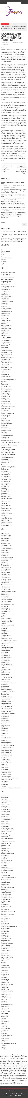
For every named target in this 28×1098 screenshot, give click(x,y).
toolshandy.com (5, 930)
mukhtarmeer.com (5, 720)
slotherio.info (4, 1003)
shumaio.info (4, 1001)
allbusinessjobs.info (6, 281)
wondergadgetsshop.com (7, 610)
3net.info (3, 613)
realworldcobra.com (6, 400)
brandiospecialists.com (6, 860)
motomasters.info (5, 420)
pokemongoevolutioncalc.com (8, 508)
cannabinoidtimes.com (6, 340)
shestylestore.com (5, 524)
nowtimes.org (4, 1013)
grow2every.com (5, 694)
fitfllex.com (3, 913)
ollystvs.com (4, 381)
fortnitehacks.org (5, 1006)
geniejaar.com (4, 316)
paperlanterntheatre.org (7, 647)
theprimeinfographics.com (7, 452)
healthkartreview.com (6, 698)
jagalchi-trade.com (5, 576)
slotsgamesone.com (6, 848)
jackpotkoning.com (5, 496)
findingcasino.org (5, 398)
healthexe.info (4, 970)
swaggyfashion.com (6, 938)
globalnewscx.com (5, 383)
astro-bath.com (5, 626)
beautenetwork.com (6, 772)
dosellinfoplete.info (5, 994)
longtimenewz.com (5, 500)
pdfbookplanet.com (6, 386)
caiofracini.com (5, 371)
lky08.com (3, 908)
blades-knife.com (5, 393)
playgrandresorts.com (6, 518)
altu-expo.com (4, 630)
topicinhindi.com (5, 276)
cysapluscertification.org (7, 1004)
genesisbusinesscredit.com (7, 914)
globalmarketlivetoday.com (8, 691)
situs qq (2, 1070)
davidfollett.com (5, 565)
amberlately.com (5, 552)
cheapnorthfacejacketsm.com (8, 591)
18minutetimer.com (6, 349)
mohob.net (3, 323)
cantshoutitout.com (6, 813)
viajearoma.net (4, 633)
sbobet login (9, 1072)
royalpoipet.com (5, 469)
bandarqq (3, 261)
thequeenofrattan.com (6, 389)
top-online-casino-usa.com (7, 853)
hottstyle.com (4, 705)
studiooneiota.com (5, 396)
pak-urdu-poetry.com (6, 376)
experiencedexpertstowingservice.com (10, 442)
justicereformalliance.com (7, 581)
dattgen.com (4, 671)
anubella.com (4, 769)
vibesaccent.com (5, 547)
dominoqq (3, 259)
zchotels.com (4, 733)
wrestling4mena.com (6, 892)
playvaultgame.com (6, 517)
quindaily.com (4, 764)
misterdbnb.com (5, 462)
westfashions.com (5, 928)
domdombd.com (5, 486)
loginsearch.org (5, 1008)
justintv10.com (4, 952)
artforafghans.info (5, 967)
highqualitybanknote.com (7, 701)
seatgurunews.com (5, 611)
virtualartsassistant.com (7, 451)
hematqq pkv (13, 1075)
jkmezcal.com (4, 464)
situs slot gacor (4, 1082)
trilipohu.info (4, 1047)
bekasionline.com (5, 808)
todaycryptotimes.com (6, 742)
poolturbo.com (4, 964)
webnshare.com (5, 356)
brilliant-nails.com (5, 945)
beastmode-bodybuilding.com (8, 286)
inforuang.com (4, 916)
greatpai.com (4, 645)
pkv (2, 264)
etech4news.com (5, 681)
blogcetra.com (4, 378)
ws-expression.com (6, 732)
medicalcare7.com (5, 862)
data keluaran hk (5, 253)
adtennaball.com (5, 864)
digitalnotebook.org (6, 328)
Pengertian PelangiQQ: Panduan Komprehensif (12, 240)
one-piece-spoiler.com (6, 395)
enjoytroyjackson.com (6, 677)
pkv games (3, 44)
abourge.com (4, 652)
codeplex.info (4, 615)
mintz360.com (4, 322)
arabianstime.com (5, 660)
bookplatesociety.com (6, 599)
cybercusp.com (4, 781)
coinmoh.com (4, 667)
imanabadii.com (5, 1045)
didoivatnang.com (5, 672)
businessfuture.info (5, 289)
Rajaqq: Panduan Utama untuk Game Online (12, 241)
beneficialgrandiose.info (7, 991)
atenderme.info (5, 986)
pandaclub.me (4, 1030)
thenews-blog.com (5, 740)
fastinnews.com (5, 491)
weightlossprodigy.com (7, 325)
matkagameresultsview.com (8, 869)
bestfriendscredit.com (6, 621)
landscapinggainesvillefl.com (8, 713)
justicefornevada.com (6, 362)
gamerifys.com (4, 797)
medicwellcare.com (6, 430)
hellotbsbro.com (5, 366)
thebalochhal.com (5, 543)
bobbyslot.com (4, 318)
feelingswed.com (5, 686)
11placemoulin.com (6, 320)
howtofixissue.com (5, 819)
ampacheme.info (5, 979)
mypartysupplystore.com (7, 557)
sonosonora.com (5, 603)
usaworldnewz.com (6, 537)
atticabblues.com (5, 662)
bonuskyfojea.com (5, 478)
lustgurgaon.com (5, 315)
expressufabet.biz (5, 814)
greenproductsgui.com (6, 342)
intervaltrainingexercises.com (8, 466)
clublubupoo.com (5, 474)
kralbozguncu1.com (6, 711)
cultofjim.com (4, 562)
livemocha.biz (4, 1016)
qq (1, 249)
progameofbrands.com (7, 831)
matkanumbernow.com (7, 838)
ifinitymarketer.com (6, 495)
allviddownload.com (6, 824)
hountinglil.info (4, 310)
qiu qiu (2, 254)
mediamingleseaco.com (7, 955)
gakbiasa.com (4, 1040)
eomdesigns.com (5, 415)
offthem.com (4, 802)
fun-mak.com (4, 459)
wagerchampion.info (6, 405)
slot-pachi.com (4, 333)
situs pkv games (14, 1056)
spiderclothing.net (5, 608)
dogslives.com (4, 384)
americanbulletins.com (6, 657)
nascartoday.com (5, 722)
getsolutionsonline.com (7, 870)
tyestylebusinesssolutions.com (8, 468)
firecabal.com (4, 688)
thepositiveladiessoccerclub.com (9, 640)
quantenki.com (4, 427)
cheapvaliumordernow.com (8, 454)
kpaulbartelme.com (6, 447)
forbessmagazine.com (6, 689)
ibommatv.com (5, 804)
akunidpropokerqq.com (7, 618)
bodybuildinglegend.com (7, 943)
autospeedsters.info (6, 403)
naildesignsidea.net (5, 643)
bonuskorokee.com (6, 479)
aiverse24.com (4, 767)
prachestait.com (5, 965)
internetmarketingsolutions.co (8, 379)
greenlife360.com (5, 811)
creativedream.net (5, 901)
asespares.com (5, 659)
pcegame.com (4, 728)
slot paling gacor (13, 1082)
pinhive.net (3, 1023)
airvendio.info (4, 969)
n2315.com (4, 903)
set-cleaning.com (5, 759)
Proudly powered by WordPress (11, 1094)
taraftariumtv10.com (6, 940)
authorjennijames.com (6, 632)
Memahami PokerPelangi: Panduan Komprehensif (13, 207)
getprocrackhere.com (6, 490)
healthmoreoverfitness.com (8, 841)
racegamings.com (5, 512)
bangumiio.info (4, 987)
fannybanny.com (5, 493)
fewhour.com (4, 347)
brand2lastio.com (5, 896)
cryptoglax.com (5, 582)
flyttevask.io (4, 1032)
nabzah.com (4, 865)
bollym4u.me (4, 1026)
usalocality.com (5, 540)
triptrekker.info (4, 417)
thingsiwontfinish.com (6, 525)
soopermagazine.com (6, 749)
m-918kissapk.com (5, 1037)
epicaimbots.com (5, 679)
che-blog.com (4, 303)
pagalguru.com (4, 727)
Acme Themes (17, 1095)
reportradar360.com (6, 936)
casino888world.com (6, 461)
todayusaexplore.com (6, 538)
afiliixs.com (3, 654)
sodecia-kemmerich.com (7, 457)
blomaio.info (4, 992)
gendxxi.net (4, 418)
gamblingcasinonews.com (7, 828)
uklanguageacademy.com (7, 277)
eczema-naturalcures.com (7, 625)
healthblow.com (5, 884)
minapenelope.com (6, 579)
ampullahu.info (4, 981)
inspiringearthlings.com (6, 708)
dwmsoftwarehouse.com (7, 676)
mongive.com (4, 867)
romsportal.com (5, 520)
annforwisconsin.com (6, 559)
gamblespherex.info (6, 412)
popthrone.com (5, 298)
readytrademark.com (6, 752)
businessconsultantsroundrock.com (10, 778)
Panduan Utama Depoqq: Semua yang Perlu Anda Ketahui (12, 183)
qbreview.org (4, 833)
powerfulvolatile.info (6, 998)
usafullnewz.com (5, 533)
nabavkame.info (5, 1038)
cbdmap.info (4, 293)
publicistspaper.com (6, 762)
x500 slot (7, 1061)
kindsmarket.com (5, 918)
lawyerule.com (4, 953)
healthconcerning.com (6, 344)
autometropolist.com (6, 664)
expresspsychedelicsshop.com (8, 682)
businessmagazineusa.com (7, 428)
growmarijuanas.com (6, 354)
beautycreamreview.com (7, 666)
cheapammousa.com (6, 638)
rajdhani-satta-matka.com (7, 887)
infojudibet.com (5, 291)
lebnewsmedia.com (6, 601)
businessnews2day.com (7, 434)
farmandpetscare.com (6, 367)
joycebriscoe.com (5, 554)
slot (7, 44)
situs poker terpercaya (6, 258)
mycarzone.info (5, 422)
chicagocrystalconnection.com (8, 1043)
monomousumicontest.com (8, 406)
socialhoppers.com (5, 899)
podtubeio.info (4, 996)
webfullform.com (5, 823)
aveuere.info (4, 339)
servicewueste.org (5, 835)
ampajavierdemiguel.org (7, 548)
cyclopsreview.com (5, 669)
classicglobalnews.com (6, 779)
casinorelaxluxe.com (6, 483)
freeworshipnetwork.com (7, 649)
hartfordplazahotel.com (7, 1035)
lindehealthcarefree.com (7, 279)
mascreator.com (5, 716)
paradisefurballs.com (6, 337)
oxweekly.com (4, 925)
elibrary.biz (3, 623)
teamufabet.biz (4, 821)
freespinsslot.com (5, 335)
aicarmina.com (4, 555)
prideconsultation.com (6, 308)
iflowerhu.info (4, 1042)
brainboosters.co (5, 550)
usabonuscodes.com (6, 744)
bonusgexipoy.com (5, 481)
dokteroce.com (5, 948)
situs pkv (12, 1070)
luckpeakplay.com (5, 503)
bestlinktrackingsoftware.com (8, 473)
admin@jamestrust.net (17, 42)
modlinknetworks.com (6, 498)
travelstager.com (5, 931)
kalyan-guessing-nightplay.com (8, 877)
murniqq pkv (6, 1075)
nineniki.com (4, 858)
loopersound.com (5, 577)
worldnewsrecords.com (7, 435)
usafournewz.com (5, 542)
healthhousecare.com (6, 696)
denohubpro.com (5, 391)
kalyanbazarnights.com (6, 852)
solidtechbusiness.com (6, 439)
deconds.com (4, 784)
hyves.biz (3, 1020)
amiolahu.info (4, 977)
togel (13, 187)
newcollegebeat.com (6, 567)
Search (3, 222)
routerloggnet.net (5, 845)
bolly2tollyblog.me (5, 1028)
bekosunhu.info (5, 989)
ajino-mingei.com (5, 587)
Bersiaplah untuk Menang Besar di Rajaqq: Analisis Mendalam (6, 168)
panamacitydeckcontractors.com (9, 926)
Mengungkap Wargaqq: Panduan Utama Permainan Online (13, 195)
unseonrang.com (5, 374)
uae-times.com (4, 796)
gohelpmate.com (5, 886)
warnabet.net (4, 1025)
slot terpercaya (20, 1058)
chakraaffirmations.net (6, 311)
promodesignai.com (6, 761)
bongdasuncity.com (6, 332)
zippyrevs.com (4, 836)
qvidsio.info (4, 999)
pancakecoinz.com (5, 305)
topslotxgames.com (6, 843)
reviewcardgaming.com (7, 440)
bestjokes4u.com (5, 313)
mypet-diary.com (5, 923)
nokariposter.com (5, 875)
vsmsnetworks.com (6, 801)
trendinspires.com (5, 933)
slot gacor (12, 1058)
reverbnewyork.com (6, 569)
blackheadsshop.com (6, 444)
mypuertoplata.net (5, 816)
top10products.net (5, 283)
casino (6, 199)
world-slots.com (5, 300)
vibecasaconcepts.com (6, 423)
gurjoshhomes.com (6, 593)
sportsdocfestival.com (6, 522)
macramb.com (4, 921)
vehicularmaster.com (6, 545)
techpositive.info (5, 372)
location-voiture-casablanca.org (9, 445)
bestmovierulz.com (5, 574)
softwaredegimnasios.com (7, 747)
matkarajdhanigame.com (7, 296)
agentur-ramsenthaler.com (7, 413)
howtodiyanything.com (6, 706)
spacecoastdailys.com (6, 750)
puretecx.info (4, 972)
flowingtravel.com (5, 857)
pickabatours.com (5, 284)
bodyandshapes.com (6, 776)
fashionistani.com (5, 684)
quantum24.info (5, 425)
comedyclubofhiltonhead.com (8, 449)
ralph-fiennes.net (5, 909)
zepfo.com (3, 735)
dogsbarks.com (5, 674)
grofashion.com (5, 507)
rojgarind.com (4, 345)
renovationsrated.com (6, 754)
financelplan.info (5, 288)
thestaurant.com (5, 471)
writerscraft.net (5, 889)
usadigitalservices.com (6, 897)
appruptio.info (4, 1048)
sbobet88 (2, 1060)
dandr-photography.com (7, 947)
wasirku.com (4, 960)
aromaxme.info (5, 982)
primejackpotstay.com (6, 513)
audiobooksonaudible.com (7, 771)
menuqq (2, 1055)
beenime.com (4, 456)
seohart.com (4, 757)
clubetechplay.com (5, 484)
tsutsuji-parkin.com (5, 635)
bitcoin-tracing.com (6, 774)
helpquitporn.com (5, 699)
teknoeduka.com (5, 738)
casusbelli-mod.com (6, 598)
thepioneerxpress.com (6, 818)
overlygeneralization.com (7, 357)
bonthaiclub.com (5, 596)
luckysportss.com (5, 501)
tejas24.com (4, 962)
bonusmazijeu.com (5, 476)
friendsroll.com (4, 606)
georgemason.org (5, 274)
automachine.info (5, 401)
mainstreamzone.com (6, 352)
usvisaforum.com (5, 572)
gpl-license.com (5, 693)
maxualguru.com (5, 330)
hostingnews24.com (6, 703)
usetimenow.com (5, 882)
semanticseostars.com (6, 350)
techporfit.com (4, 806)
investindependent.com (7, 710)
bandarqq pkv (24, 1065)
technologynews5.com (6, 737)
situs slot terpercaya (6, 251)
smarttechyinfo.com (6, 327)
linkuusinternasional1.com (7, 604)
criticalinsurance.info (6, 874)
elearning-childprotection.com (8, 891)
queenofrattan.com (6, 388)
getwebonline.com (5, 904)
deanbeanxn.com (5, 294)
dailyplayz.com (4, 488)
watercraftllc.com (5, 650)
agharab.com (4, 637)
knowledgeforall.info (6, 894)
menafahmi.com (5, 718)
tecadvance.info (5, 974)
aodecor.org (4, 1009)
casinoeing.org (4, 1015)
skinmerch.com (5, 570)
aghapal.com (4, 628)
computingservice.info (6, 369)
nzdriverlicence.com (6, 725)
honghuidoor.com (5, 855)
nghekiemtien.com (5, 959)
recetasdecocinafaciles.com (8, 642)
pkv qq (18, 1065)
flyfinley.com (4, 306)
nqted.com (3, 723)
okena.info (3, 616)
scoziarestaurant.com (6, 755)
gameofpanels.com (6, 879)
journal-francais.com (6, 950)
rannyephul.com (5, 935)
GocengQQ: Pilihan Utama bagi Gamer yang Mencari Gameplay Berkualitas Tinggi (21, 169)
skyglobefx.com (5, 410)
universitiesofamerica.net (7, 830)
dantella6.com (4, 847)
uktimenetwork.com (6, 535)
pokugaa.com (4, 515)
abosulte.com (4, 766)
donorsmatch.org (5, 1011)
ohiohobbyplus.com (6, 584)
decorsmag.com (5, 826)
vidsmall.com (4, 432)
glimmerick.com (5, 564)
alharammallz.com (5, 655)
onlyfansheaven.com (6, 906)
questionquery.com (6, 942)
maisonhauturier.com (6, 715)
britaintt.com (4, 783)
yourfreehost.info (5, 589)
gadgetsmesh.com (5, 361)
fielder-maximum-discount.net (8, 911)
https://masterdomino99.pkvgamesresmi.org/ (11, 1083)
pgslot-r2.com (4, 730)
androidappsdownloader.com (8, 880)
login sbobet (7, 1073)
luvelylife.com (4, 920)
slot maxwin (16, 1060)
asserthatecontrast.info (7, 984)
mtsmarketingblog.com (7, 957)
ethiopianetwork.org (6, 359)
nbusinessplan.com (5, 809)
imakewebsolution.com (7, 301)
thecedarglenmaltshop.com (8, 272)
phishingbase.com (5, 510)
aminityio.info (4, 976)
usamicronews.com (6, 505)
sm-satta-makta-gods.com (7, 745)
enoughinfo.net (5, 1021)
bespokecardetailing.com (7, 620)
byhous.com (4, 1033)
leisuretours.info (5, 364)
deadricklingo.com (5, 408)
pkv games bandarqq (17, 1055)
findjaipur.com (4, 560)
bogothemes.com (5, 586)
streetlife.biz (4, 1018)
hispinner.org (4, 872)
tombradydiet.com (5, 594)
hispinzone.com (5, 850)
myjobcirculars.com (6, 840)
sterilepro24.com (5, 437)
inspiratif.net (4, 799)
